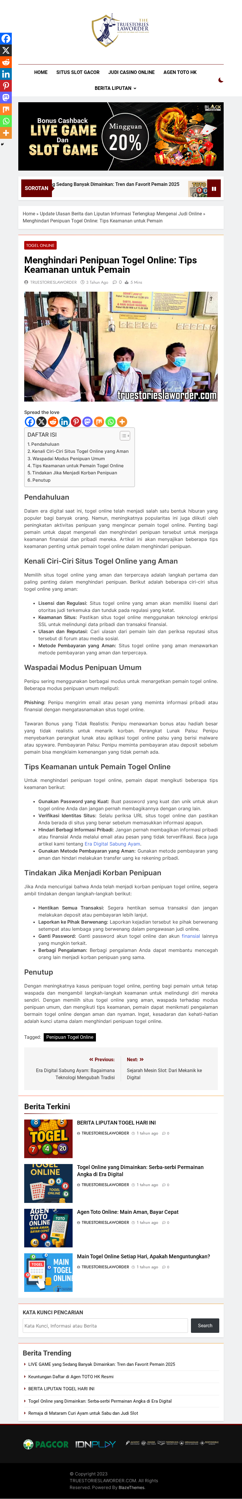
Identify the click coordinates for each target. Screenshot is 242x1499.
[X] (41, 422)
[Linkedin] (64, 422)
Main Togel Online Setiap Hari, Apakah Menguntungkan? (143, 1256)
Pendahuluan (45, 444)
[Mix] (99, 422)
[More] (122, 422)
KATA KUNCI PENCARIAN (53, 1312)
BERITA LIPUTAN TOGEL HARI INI (116, 1123)
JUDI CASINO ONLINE (131, 72)
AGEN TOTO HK (180, 72)
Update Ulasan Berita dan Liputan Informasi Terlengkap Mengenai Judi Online (121, 214)
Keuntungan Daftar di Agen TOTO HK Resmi (71, 1376)
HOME (41, 72)
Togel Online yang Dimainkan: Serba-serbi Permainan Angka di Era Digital (100, 1401)
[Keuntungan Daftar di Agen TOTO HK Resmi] (182, 192)
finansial (191, 936)
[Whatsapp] (110, 422)
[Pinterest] (76, 422)
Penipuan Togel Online (69, 1037)
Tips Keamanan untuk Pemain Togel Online (78, 465)
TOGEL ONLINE (40, 245)
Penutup (41, 480)
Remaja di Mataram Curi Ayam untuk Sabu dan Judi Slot (83, 1413)
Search (205, 1325)
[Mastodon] (87, 422)
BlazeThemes (131, 1487)
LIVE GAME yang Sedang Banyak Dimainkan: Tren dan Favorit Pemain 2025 (82, 184)
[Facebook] (30, 422)
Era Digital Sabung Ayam (112, 844)
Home (29, 214)
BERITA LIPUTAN (113, 88)
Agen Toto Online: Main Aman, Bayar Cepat (128, 1212)
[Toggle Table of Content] (122, 436)
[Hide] (2, 144)
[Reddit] (53, 422)
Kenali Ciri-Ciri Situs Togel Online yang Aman (80, 451)
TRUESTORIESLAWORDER (53, 282)
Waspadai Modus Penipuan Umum (68, 458)
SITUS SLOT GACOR (77, 72)
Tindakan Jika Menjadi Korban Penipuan (74, 473)
